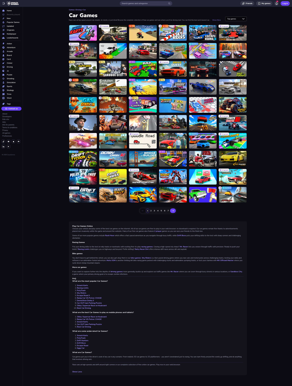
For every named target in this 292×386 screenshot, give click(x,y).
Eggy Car (81, 348)
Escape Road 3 (83, 295)
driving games (117, 271)
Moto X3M (111, 260)
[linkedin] (3, 146)
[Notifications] (276, 3)
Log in (285, 3)
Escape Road (82, 345)
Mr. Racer (184, 246)
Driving (78, 10)
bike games (136, 258)
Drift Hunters (82, 340)
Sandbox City (236, 271)
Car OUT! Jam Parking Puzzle (89, 303)
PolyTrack (81, 290)
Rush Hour (109, 235)
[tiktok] (3, 141)
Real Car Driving (84, 308)
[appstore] (13, 141)
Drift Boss (181, 235)
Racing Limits (84, 249)
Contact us (13, 108)
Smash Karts (82, 285)
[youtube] (8, 141)
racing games (147, 246)
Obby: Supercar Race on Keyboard (92, 305)
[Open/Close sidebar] (3, 3)
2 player (158, 231)
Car (84, 10)
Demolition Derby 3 (85, 300)
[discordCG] (18, 141)
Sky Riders (146, 258)
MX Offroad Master (225, 260)
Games (71, 10)
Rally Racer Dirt (142, 249)
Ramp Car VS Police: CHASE (89, 298)
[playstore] (8, 146)
